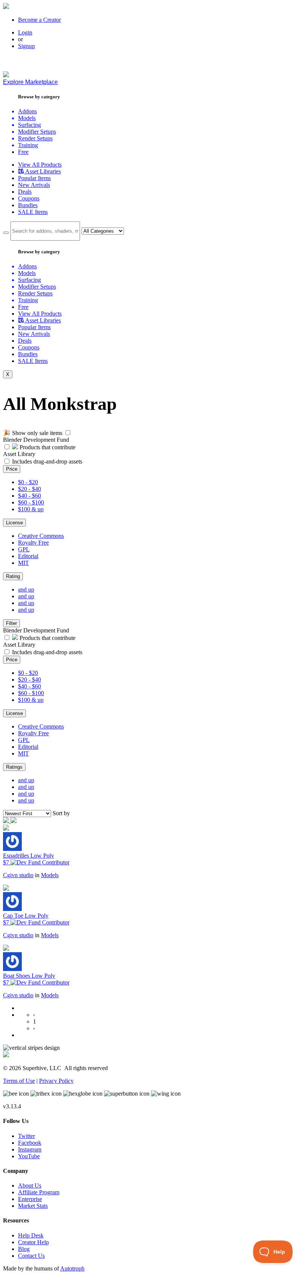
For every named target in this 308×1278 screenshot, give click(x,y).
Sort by (61, 813)
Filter (11, 623)
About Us (29, 1185)
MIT (23, 563)
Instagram (29, 1149)
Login (25, 32)
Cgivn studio (18, 875)
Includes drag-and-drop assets (47, 461)
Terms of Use (19, 1081)
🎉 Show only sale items (32, 433)
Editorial (28, 556)
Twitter (26, 1136)
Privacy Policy (56, 1081)
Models (50, 875)
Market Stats (33, 1206)
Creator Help (33, 1242)
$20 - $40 (29, 489)
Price (11, 469)
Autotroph (72, 1268)
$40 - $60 (29, 495)
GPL (24, 549)
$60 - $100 (31, 502)
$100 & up (31, 509)
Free (23, 152)
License (14, 522)
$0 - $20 (28, 482)
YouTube (29, 1156)
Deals (25, 191)
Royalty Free (33, 542)
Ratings (14, 767)
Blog (24, 1249)
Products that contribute (46, 447)
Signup (26, 46)
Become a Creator (39, 20)
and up (26, 589)
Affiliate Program (38, 1192)
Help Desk (31, 1235)
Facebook (29, 1143)
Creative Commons (41, 536)
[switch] (67, 432)
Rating (13, 576)
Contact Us (31, 1255)
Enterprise (30, 1199)
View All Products (40, 164)
